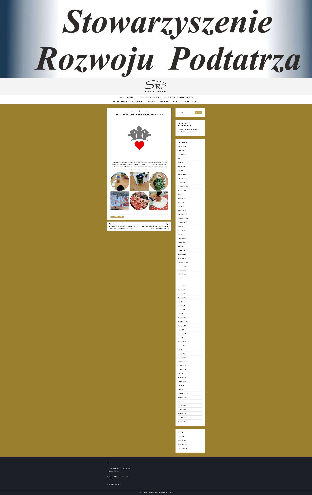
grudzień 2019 (182, 389)
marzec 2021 (181, 345)
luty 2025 (181, 206)
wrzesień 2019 (182, 397)
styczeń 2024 (182, 250)
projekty (110, 471)
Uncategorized (117, 216)
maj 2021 (180, 337)
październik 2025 (183, 186)
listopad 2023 (182, 258)
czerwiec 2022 (182, 298)
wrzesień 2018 (182, 413)
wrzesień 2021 (182, 326)
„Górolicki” (151, 102)
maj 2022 (180, 302)
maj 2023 (180, 278)
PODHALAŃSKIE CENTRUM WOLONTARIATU (177, 97)
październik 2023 (183, 262)
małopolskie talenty (113, 468)
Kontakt (186, 102)
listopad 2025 (182, 182)
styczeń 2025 (182, 210)
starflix (119, 484)
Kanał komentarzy (183, 444)
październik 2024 (183, 218)
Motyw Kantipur (168, 492)
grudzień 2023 (182, 254)
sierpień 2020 (182, 365)
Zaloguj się (181, 436)
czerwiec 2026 (182, 154)
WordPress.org (182, 448)
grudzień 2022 (182, 290)
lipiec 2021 (181, 330)
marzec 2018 (181, 421)
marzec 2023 (181, 282)
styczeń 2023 (182, 286)
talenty (117, 471)
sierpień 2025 (182, 190)
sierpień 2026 (182, 146)
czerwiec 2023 (182, 274)
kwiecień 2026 (182, 162)
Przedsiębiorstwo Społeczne (149, 97)
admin (134, 111)
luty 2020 (181, 385)
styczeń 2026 (182, 174)
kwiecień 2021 (182, 341)
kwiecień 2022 (182, 306)
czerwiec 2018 (182, 417)
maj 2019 (180, 401)
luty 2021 (181, 349)
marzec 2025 (181, 202)
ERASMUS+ (130, 97)
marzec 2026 (181, 166)
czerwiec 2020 (182, 369)
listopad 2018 (182, 409)
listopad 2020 (182, 357)
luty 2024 (181, 246)
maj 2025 (180, 194)
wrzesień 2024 (182, 222)
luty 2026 (181, 170)
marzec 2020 (181, 381)
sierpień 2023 (182, 270)
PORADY (194, 102)
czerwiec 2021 (182, 334)
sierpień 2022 (182, 294)
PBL (123, 468)
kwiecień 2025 (182, 198)
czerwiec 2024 (182, 230)
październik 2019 (183, 393)
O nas (121, 97)
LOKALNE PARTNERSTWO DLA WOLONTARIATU (128, 102)
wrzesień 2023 (182, 266)
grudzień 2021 (182, 318)
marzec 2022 (181, 310)
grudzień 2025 (182, 178)
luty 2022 (181, 314)
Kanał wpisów (182, 440)
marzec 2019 (181, 405)
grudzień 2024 (182, 214)
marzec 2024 (181, 242)
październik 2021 (183, 322)
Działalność (164, 102)
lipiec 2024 (181, 226)
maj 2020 (180, 373)
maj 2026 (180, 158)
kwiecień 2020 (182, 377)
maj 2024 (180, 234)
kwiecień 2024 (182, 238)
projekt (128, 468)
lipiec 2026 (181, 150)
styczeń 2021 (182, 353)
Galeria (175, 102)
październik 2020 (183, 361)
